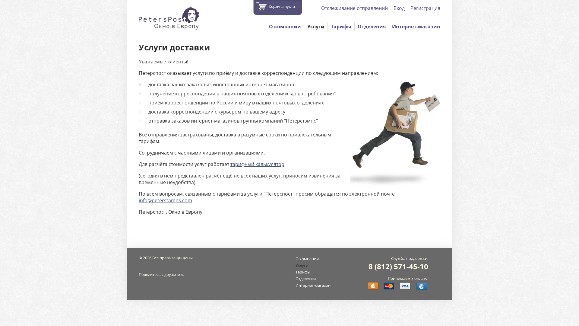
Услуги (315, 26)
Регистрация (425, 8)
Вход (399, 8)
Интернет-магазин (416, 26)
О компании (285, 26)
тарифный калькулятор (257, 164)
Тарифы (341, 26)
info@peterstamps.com (165, 200)
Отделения (372, 26)
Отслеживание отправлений (354, 8)
